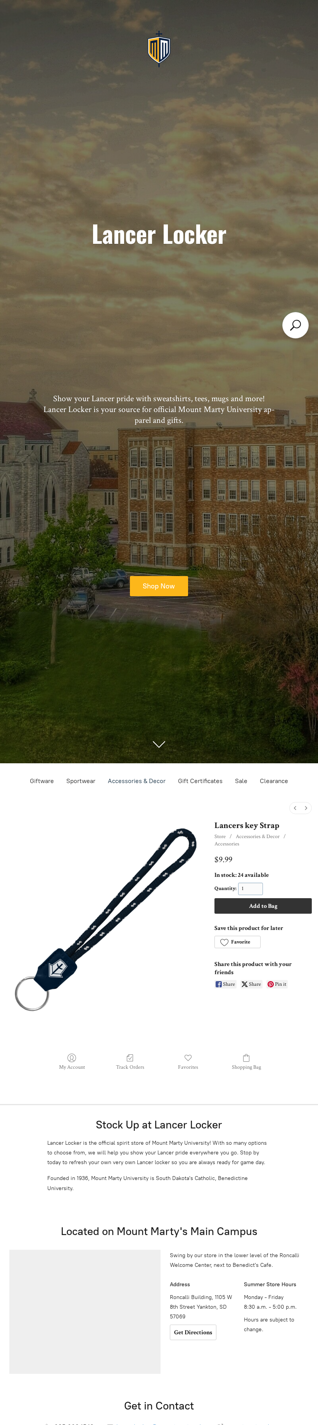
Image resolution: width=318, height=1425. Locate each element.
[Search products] (295, 325)
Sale (241, 781)
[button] (237, 942)
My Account (72, 1067)
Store (220, 836)
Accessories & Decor (137, 781)
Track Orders (130, 1067)
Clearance (274, 781)
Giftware (42, 781)
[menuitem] (295, 808)
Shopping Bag (246, 1067)
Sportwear (80, 781)
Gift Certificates (200, 781)
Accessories (226, 843)
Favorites (188, 1067)
